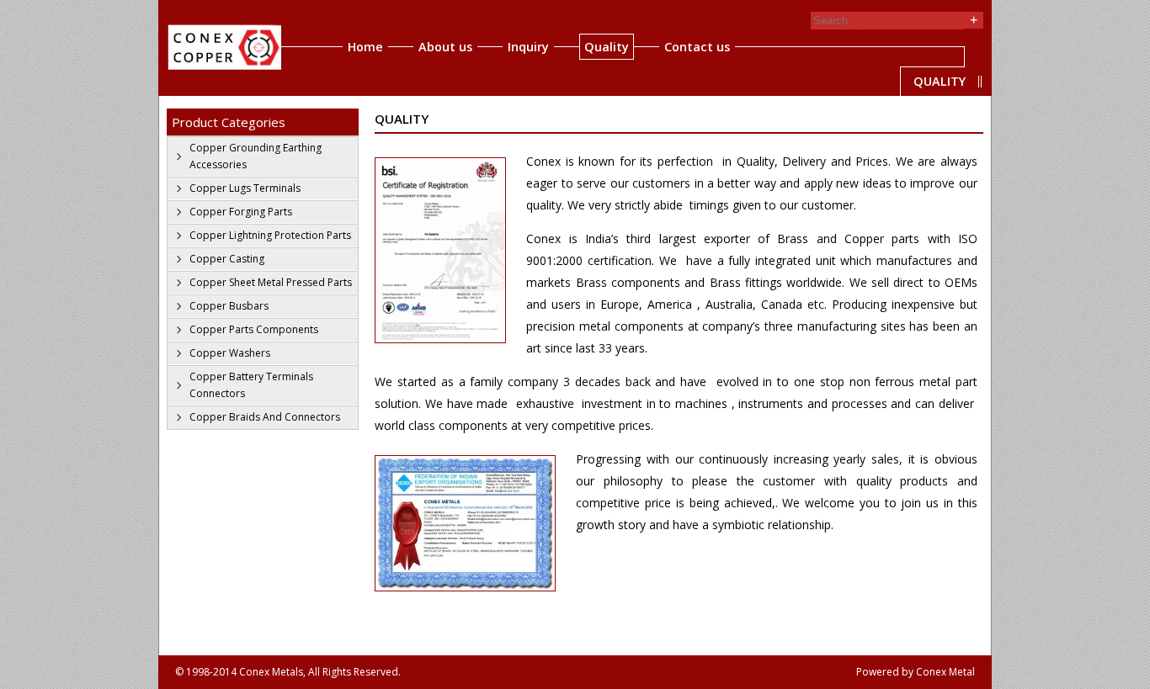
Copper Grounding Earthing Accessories (255, 156)
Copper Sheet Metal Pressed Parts (270, 282)
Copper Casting (226, 259)
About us (445, 47)
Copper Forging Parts (240, 211)
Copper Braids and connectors (264, 417)
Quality (606, 47)
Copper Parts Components (253, 329)
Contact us (697, 47)
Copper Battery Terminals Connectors (251, 384)
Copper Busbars (229, 306)
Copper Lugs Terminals (245, 188)
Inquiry (528, 47)
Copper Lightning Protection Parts (270, 235)
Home (365, 47)
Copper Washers (229, 353)
